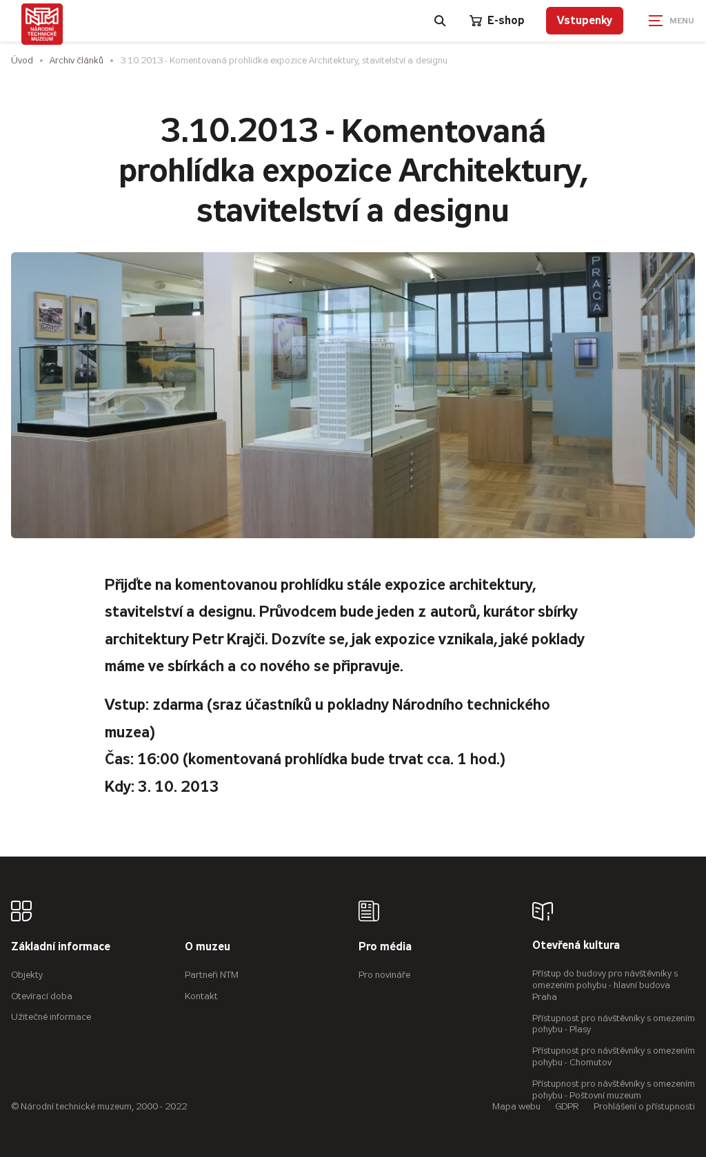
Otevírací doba (41, 996)
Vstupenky (584, 20)
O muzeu (207, 947)
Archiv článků (76, 60)
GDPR (567, 1106)
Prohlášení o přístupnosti (644, 1106)
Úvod (22, 60)
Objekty (27, 975)
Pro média (385, 947)
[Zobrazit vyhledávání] (440, 20)
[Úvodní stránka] (42, 24)
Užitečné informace (51, 1017)
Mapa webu (516, 1106)
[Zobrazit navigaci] (671, 20)
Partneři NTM (212, 975)
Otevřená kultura (576, 946)
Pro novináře (384, 975)
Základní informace (60, 947)
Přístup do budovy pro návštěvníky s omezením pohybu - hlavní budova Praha (605, 985)
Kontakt (201, 996)
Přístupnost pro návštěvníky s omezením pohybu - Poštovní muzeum (613, 1089)
